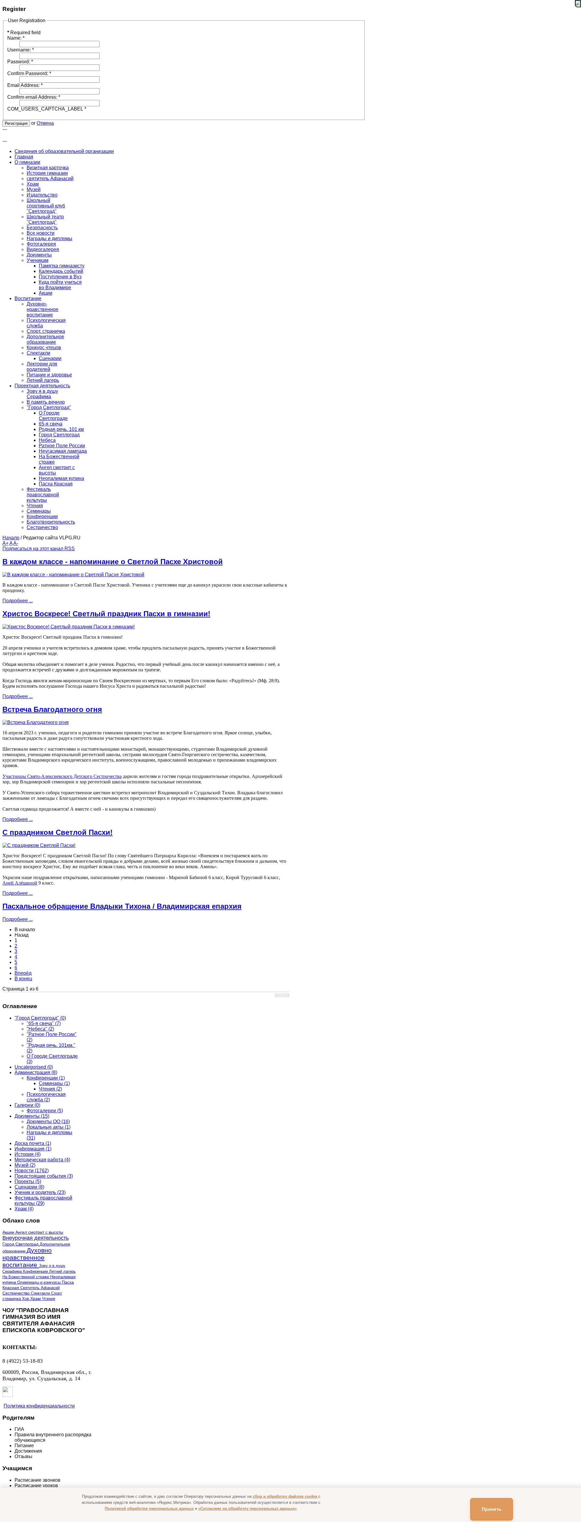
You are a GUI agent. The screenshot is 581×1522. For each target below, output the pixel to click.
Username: (20, 49)
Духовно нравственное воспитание (27, 1257)
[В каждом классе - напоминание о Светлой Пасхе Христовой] (73, 574)
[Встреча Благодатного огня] (35, 722)
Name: (16, 38)
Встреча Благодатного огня (52, 709)
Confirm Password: (29, 73)
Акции (8, 1232)
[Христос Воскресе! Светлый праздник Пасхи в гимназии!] (68, 626)
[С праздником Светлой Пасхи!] (38, 845)
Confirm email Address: (33, 97)
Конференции (36, 1271)
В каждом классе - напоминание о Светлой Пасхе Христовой (112, 562)
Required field (24, 32)
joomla (282, 994)
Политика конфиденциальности (39, 1405)
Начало (10, 537)
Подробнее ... (17, 600)
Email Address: (25, 85)
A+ (5, 543)
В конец (23, 978)
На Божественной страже (26, 1277)
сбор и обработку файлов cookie (285, 1496)
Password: (20, 61)
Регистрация (16, 123)
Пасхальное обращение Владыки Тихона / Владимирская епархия (121, 906)
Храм (36, 1298)
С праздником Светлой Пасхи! (57, 832)
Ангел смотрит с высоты (39, 1232)
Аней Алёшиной (19, 882)
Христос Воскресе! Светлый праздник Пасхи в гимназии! (106, 614)
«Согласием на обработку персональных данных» (247, 1508)
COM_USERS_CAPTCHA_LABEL (46, 108)
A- (15, 543)
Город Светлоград (21, 1244)
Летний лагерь (62, 1271)
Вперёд (23, 973)
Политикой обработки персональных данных (149, 1508)
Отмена (45, 123)
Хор (26, 1298)
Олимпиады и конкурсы (39, 1282)
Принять (491, 1509)
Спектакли (41, 1293)
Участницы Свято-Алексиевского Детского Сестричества (62, 776)
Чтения (48, 1298)
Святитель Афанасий (40, 1287)
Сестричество (16, 1293)
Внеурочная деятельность (35, 1238)
